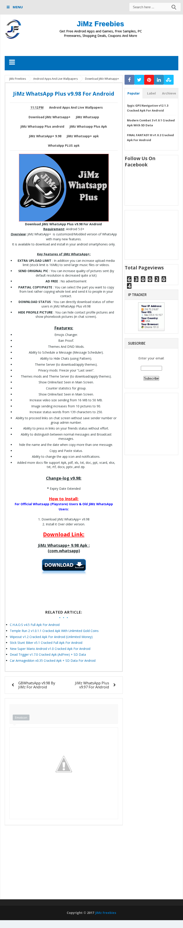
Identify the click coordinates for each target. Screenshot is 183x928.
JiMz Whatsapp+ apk (83, 136)
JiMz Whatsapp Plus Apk (88, 127)
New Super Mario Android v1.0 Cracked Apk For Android (50, 649)
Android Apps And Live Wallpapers (76, 107)
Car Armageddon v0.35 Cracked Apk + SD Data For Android (53, 660)
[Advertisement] (91, 46)
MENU (17, 7)
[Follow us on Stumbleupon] (169, 80)
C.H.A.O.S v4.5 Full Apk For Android (35, 625)
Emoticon (21, 717)
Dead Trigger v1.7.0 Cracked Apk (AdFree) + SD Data (48, 654)
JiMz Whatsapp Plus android (42, 127)
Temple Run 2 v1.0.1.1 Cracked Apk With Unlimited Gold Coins (54, 631)
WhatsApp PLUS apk (63, 146)
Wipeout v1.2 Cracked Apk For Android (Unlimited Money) (51, 637)
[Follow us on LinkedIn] (159, 80)
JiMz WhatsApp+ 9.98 (45, 136)
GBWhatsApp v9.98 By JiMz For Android (36, 685)
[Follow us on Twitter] (139, 80)
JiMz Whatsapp (87, 117)
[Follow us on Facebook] (129, 80)
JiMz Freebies (100, 24)
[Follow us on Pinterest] (149, 80)
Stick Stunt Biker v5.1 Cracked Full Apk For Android (46, 642)
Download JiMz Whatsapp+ (50, 117)
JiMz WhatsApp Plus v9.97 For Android (92, 685)
